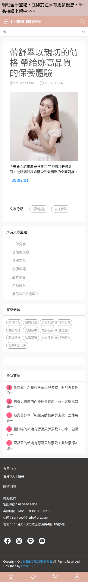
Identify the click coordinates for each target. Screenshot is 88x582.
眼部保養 (48, 330)
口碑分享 (19, 244)
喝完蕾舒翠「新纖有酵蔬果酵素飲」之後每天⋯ (42, 418)
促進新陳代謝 (17, 345)
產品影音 (19, 285)
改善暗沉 (14, 322)
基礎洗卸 (64, 330)
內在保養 (48, 338)
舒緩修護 (14, 330)
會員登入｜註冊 (13, 476)
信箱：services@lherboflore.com (25, 517)
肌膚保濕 (31, 322)
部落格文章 (20, 252)
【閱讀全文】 (20, 180)
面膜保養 (14, 338)
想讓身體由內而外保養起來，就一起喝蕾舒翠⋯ (42, 404)
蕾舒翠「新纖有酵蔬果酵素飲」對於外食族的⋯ (42, 390)
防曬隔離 (31, 338)
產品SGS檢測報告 (25, 293)
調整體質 (64, 338)
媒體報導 (19, 268)
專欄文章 (19, 260)
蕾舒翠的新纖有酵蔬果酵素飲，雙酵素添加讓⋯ (42, 446)
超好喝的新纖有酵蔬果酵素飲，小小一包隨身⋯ (42, 432)
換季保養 (64, 322)
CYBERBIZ (28, 566)
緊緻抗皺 (39, 209)
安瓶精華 (61, 209)
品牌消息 (19, 277)
